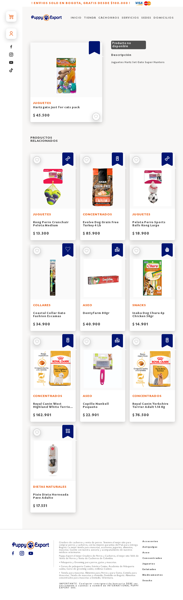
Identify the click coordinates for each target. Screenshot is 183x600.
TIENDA (90, 18)
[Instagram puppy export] (11, 55)
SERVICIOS (130, 18)
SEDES (146, 18)
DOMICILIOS (164, 18)
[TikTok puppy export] (11, 70)
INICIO (76, 18)
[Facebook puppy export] (11, 47)
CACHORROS (108, 18)
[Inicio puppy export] (46, 18)
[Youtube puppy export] (11, 62)
